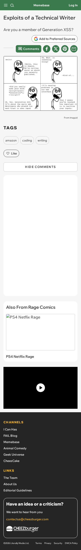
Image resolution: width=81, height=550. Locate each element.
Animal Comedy (15, 448)
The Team (10, 478)
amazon (11, 140)
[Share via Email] (74, 49)
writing (42, 140)
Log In (73, 5)
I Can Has (10, 429)
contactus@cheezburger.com (27, 519)
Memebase (41, 5)
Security (58, 543)
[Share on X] (55, 49)
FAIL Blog (10, 436)
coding (27, 140)
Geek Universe (13, 454)
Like (14, 153)
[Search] (12, 5)
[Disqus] (40, 238)
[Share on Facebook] (46, 49)
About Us (10, 484)
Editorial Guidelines (17, 490)
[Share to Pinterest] (64, 49)
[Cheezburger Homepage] (40, 529)
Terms (38, 543)
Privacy (47, 543)
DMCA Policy (71, 543)
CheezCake (11, 461)
